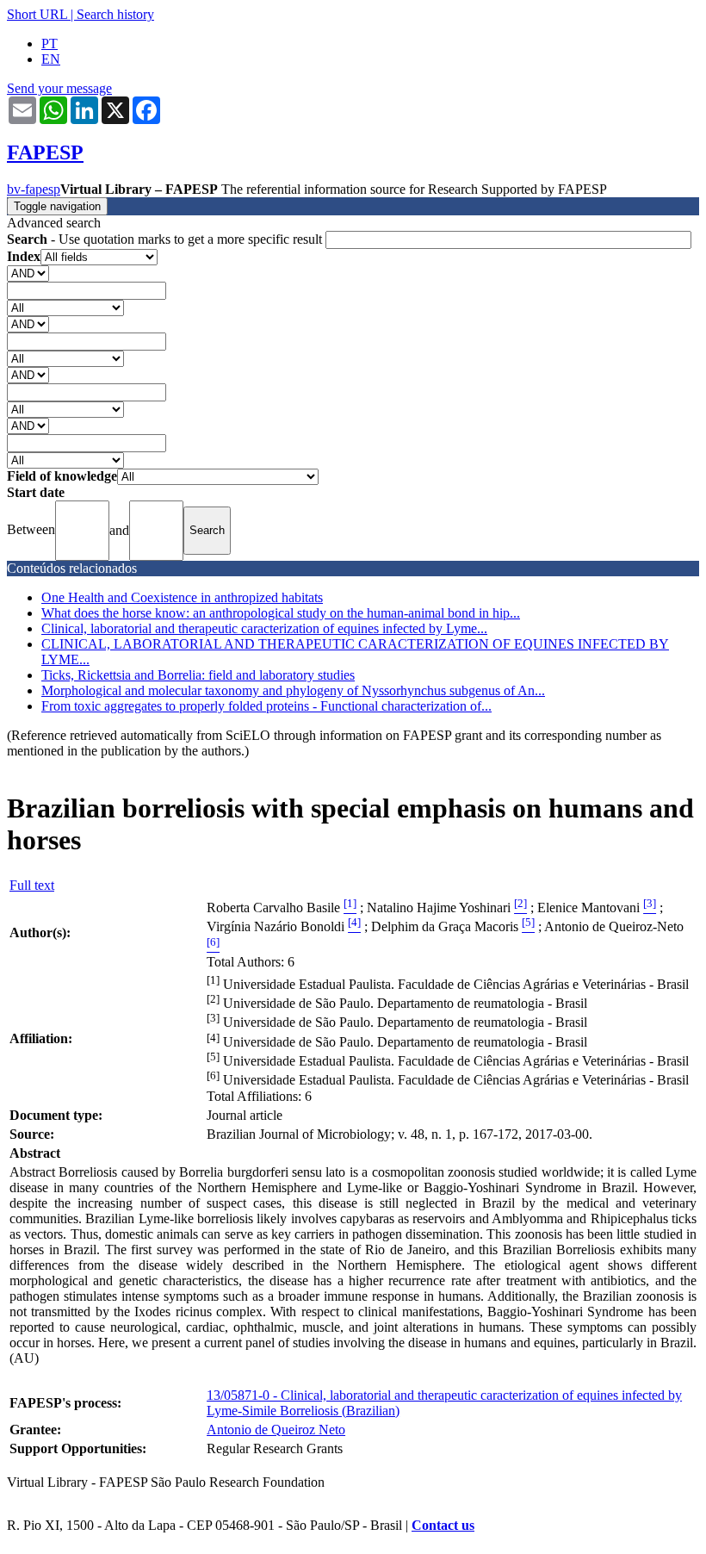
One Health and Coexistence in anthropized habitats (182, 597)
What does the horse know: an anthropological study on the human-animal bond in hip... (280, 613)
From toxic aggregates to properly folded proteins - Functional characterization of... (266, 706)
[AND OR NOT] (28, 272)
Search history (115, 14)
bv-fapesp (33, 189)
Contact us (443, 1525)
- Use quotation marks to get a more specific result (166, 239)
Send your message (59, 88)
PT (49, 43)
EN (50, 59)
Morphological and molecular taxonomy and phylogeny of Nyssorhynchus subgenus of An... (293, 690)
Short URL (37, 14)
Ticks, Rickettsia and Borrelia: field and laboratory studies (198, 675)
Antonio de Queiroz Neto (276, 1429)
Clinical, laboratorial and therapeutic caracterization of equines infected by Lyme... (264, 628)
